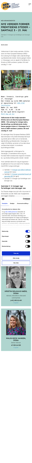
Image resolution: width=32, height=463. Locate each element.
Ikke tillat (16, 263)
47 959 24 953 (16, 345)
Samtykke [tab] (5, 203)
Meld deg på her (8, 114)
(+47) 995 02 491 (16, 300)
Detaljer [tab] (12, 203)
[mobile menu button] (30, 4)
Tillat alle (16, 253)
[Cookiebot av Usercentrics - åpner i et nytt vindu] (23, 199)
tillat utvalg (16, 258)
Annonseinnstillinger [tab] (23, 203)
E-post (16, 303)
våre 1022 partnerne (11, 211)
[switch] (27, 236)
